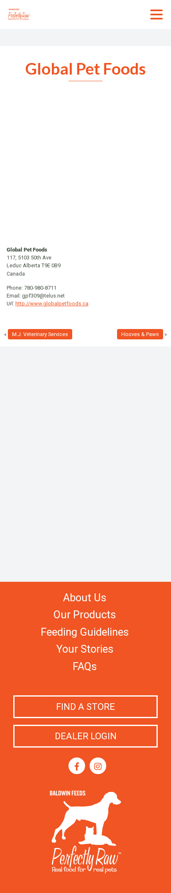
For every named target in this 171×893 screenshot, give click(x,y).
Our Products (85, 614)
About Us (84, 597)
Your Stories (84, 649)
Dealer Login (86, 736)
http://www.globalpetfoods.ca (51, 303)
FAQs (85, 666)
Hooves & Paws (140, 334)
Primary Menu (156, 14)
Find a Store (85, 707)
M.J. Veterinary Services (40, 334)
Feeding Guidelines (85, 632)
